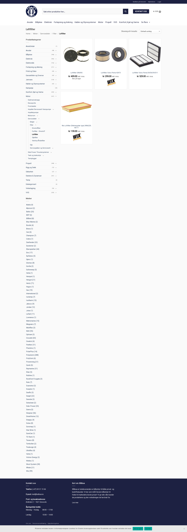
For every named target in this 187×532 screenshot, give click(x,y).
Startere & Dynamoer (34, 176)
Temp (28, 180)
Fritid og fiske (31, 71)
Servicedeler (45, 34)
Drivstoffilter (36, 128)
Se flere (144, 22)
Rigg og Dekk (31, 167)
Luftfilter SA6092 (76, 73)
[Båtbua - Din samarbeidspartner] (32, 11)
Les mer (75, 503)
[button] (159, 1)
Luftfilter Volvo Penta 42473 (111, 73)
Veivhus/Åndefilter (38, 141)
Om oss (28, 523)
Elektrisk (48, 22)
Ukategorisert (31, 184)
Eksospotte (32, 103)
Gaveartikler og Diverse (35, 75)
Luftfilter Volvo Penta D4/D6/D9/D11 (145, 73)
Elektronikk (30, 63)
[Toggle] (56, 50)
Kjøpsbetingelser (53, 523)
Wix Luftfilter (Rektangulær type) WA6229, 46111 (76, 127)
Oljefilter (35, 137)
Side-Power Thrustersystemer (38, 152)
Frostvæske (32, 106)
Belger (32, 122)
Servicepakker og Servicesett (40, 148)
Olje (31, 145)
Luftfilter (35, 134)
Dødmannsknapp (34, 100)
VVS (115, 22)
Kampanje (29, 88)
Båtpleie (38, 22)
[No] (184, 529)
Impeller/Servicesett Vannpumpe (39, 109)
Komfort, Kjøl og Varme (129, 22)
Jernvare (29, 80)
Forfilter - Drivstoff (38, 131)
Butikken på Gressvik (139, 2)
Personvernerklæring (39, 523)
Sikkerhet (29, 172)
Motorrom (31, 116)
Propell (108, 22)
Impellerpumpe (33, 112)
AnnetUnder (30, 46)
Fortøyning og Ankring (63, 22)
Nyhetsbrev (151, 2)
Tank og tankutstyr (34, 155)
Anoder (30, 22)
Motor (100, 22)
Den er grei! (138, 528)
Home (28, 34)
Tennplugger (32, 158)
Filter (54, 34)
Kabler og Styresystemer (85, 22)
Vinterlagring (30, 188)
